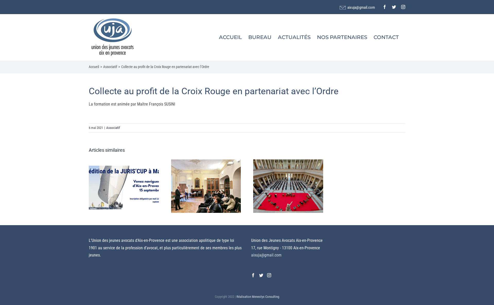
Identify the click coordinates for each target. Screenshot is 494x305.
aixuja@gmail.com (361, 7)
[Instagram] (269, 275)
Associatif (113, 128)
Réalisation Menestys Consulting (257, 297)
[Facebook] (253, 275)
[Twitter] (261, 275)
